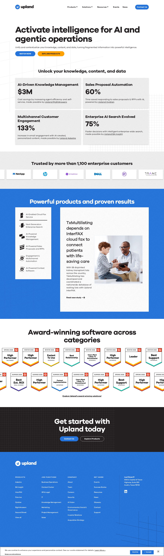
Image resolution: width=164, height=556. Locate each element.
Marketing (46, 507)
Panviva (18, 497)
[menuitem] (73, 7)
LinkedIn (125, 491)
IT (42, 497)
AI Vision (71, 502)
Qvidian (18, 502)
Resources (98, 492)
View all (18, 517)
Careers (71, 492)
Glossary (97, 502)
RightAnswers (20, 507)
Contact (97, 507)
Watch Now (25, 54)
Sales (44, 517)
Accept (148, 552)
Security (71, 497)
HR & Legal (46, 492)
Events (96, 482)
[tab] (33, 215)
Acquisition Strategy (76, 520)
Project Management (50, 512)
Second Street (20, 512)
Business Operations (50, 482)
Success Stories (100, 487)
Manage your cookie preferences (13, 554)
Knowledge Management (51, 502)
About (70, 482)
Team (70, 487)
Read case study (73, 297)
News (96, 497)
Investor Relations (75, 515)
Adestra (18, 482)
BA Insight (19, 487)
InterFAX (18, 492)
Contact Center (48, 487)
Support (97, 512)
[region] (82, 551)
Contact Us (69, 439)
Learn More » (100, 550)
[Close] (158, 551)
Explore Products (51, 54)
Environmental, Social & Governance (77, 508)
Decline (135, 552)
